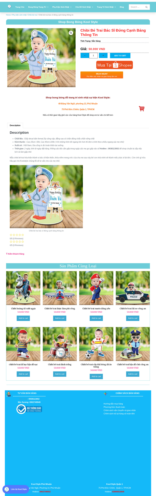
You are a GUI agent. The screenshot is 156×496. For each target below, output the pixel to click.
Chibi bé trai (32, 15)
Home (8, 15)
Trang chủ (19, 7)
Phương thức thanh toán (114, 407)
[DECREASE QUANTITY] (84, 55)
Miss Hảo (23, 399)
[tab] (15, 125)
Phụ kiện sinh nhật (60, 7)
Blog (122, 7)
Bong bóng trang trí (37, 7)
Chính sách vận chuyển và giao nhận (120, 410)
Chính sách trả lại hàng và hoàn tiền (119, 414)
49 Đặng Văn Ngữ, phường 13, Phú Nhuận (78, 104)
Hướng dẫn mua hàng (113, 404)
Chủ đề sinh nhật (83, 7)
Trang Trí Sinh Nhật (105, 7)
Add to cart (120, 55)
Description (15, 125)
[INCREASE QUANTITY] (103, 55)
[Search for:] (139, 7)
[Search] (146, 7)
